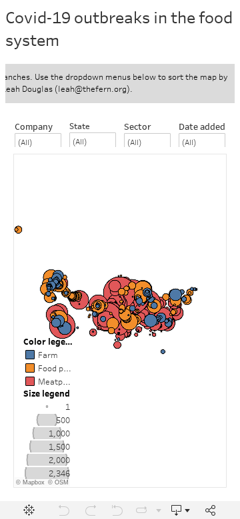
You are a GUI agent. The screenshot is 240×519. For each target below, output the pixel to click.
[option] (47, 406)
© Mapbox (30, 482)
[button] (66, 392)
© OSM (58, 482)
